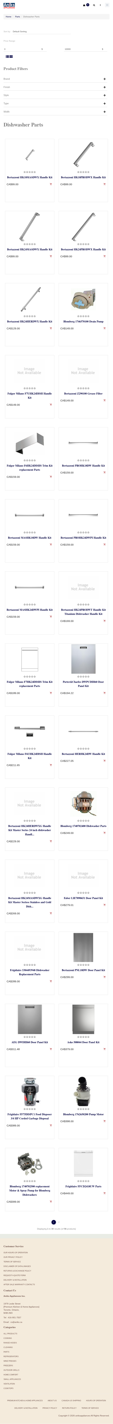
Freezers (8, 1366)
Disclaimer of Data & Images (17, 1266)
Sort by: (7, 31)
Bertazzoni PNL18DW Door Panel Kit (83, 970)
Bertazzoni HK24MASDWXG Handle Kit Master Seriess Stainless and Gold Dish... (29, 902)
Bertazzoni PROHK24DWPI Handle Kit (83, 538)
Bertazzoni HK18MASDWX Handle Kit (29, 177)
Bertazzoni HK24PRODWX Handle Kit (83, 249)
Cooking (8, 1338)
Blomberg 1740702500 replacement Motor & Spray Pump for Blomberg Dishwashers (29, 1190)
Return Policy (69, 1408)
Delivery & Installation (15, 1280)
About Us (52, 1401)
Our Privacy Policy (13, 1257)
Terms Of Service (12, 1262)
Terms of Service (90, 1408)
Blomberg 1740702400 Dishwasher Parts (83, 826)
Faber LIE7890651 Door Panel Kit (83, 898)
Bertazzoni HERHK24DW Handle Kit (83, 754)
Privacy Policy (50, 1408)
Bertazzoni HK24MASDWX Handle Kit (29, 249)
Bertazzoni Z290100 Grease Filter (83, 393)
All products (10, 1334)
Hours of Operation (96, 1401)
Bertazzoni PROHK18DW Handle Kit (83, 465)
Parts (17, 16)
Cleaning (8, 1347)
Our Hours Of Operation (16, 1253)
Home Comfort (11, 1375)
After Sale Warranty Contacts (19, 1285)
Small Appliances (12, 1379)
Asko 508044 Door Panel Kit (83, 1042)
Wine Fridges (10, 1361)
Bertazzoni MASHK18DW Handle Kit (29, 538)
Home (8, 16)
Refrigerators (11, 1356)
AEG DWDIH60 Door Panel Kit (29, 1042)
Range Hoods (10, 1343)
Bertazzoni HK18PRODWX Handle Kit (83, 177)
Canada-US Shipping (71, 1401)
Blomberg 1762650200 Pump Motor (83, 1114)
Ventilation (9, 1384)
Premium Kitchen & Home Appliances (25, 1401)
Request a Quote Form (15, 1275)
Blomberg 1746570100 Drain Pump (83, 321)
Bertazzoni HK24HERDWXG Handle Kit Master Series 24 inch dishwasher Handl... (29, 830)
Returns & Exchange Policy (17, 1271)
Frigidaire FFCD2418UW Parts (83, 1186)
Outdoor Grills (11, 1370)
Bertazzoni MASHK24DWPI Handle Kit (30, 610)
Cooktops (8, 1388)
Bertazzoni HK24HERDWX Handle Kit (29, 321)
